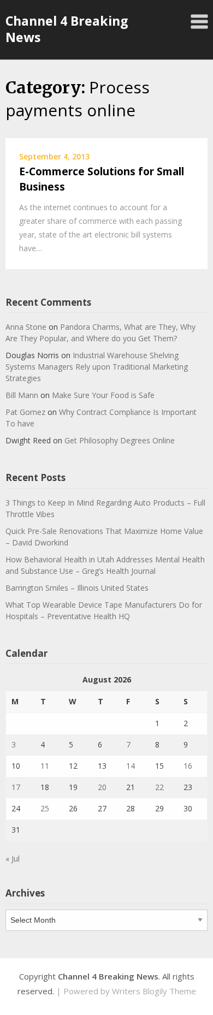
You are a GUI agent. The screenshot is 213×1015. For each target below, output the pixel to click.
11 (44, 766)
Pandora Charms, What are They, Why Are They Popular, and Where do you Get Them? (100, 332)
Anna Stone (25, 327)
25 (44, 808)
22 (159, 787)
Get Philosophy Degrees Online (119, 440)
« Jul (12, 858)
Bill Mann (21, 395)
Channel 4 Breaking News (66, 29)
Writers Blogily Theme (154, 991)
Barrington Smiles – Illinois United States (77, 588)
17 (15, 787)
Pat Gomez (25, 412)
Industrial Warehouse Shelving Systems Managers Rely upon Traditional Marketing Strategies (96, 366)
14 (130, 766)
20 (102, 787)
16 (188, 766)
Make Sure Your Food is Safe (103, 395)
